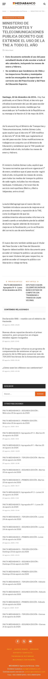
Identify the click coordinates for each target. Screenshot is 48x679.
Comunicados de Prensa (13, 17)
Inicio (9, 649)
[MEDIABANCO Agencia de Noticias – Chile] (24, 4)
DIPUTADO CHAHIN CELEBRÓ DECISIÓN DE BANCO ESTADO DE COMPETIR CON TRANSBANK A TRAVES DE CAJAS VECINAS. (35, 292)
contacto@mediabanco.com (34, 672)
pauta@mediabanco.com (31, 669)
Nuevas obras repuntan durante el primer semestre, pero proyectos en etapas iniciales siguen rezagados (22, 335)
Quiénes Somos (21, 649)
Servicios (34, 649)
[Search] (44, 4)
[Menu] (4, 4)
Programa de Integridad (23, 656)
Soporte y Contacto (22, 653)
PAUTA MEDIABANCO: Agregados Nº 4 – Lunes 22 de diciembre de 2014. (12, 287)
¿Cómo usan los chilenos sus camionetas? (22, 368)
